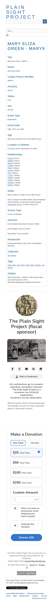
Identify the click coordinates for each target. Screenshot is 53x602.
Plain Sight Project (21, 12)
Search (45, 21)
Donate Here (24, 596)
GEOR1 (10, 178)
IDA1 (9, 173)
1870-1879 (21, 265)
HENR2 (10, 161)
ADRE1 (10, 185)
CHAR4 (10, 166)
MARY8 (10, 163)
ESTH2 (10, 158)
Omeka (43, 598)
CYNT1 (10, 175)
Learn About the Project (15, 593)
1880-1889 (30, 265)
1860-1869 (12, 265)
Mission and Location (35, 593)
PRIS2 (10, 168)
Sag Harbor (12, 255)
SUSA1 (10, 170)
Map (15, 596)
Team (8, 596)
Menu (10, 31)
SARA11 (11, 183)
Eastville (38, 265)
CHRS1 (10, 180)
